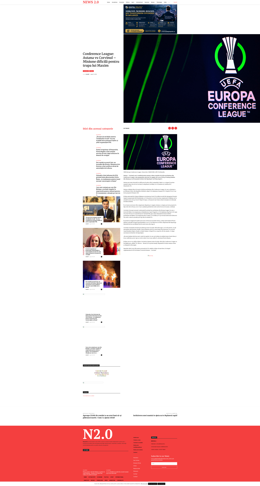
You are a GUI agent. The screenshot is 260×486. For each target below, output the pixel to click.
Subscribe (164, 467)
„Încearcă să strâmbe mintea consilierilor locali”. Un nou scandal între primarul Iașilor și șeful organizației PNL (94, 219)
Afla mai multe (144, 483)
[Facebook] (169, 128)
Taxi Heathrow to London (88, 395)
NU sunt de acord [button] (152, 483)
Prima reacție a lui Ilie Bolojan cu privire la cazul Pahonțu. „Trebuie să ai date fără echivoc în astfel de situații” (94, 473)
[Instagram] (155, 473)
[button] (175, 2)
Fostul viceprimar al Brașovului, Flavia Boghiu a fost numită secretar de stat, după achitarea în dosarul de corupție (93, 251)
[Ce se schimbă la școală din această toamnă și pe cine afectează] (117, 460)
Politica (91, 71)
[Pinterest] (175, 128)
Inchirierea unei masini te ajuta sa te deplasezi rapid (155, 415)
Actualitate (86, 71)
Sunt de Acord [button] (161, 483)
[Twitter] (172, 128)
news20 (87, 74)
